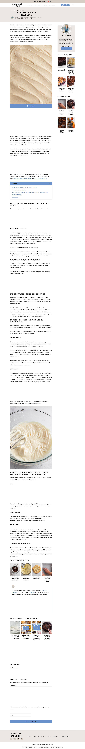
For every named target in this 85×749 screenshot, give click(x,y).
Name (12, 709)
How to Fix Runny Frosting (19, 190)
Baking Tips (37, 5)
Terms (49, 736)
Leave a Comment (29, 18)
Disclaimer (43, 736)
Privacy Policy (36, 736)
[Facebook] (68, 5)
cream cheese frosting (40, 178)
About (45, 5)
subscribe (32, 592)
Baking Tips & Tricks (19, 10)
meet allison (66, 48)
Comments (15, 197)
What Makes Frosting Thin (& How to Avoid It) (24, 187)
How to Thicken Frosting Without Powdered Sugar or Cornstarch (30, 192)
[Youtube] (14, 739)
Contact (28, 736)
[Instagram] (62, 5)
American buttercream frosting (22, 178)
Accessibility (55, 736)
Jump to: (14, 183)
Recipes (29, 5)
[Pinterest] (65, 5)
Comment (13, 685)
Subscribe (52, 5)
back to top (65, 736)
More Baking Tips (16, 194)
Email (12, 715)
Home (12, 10)
